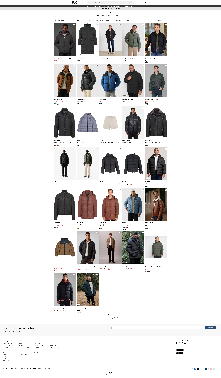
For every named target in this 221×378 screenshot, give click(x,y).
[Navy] (124, 227)
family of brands (153, 331)
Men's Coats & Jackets (101, 15)
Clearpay (5, 358)
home (76, 11)
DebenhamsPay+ (7, 351)
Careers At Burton (54, 345)
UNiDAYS (5, 362)
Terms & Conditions (39, 345)
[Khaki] (57, 145)
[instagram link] (176, 343)
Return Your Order (23, 345)
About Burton (53, 343)
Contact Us (21, 343)
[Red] (57, 227)
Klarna (4, 354)
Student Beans (6, 360)
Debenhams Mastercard (9, 352)
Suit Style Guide (7, 349)
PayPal (5, 356)
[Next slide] (133, 9)
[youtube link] (185, 343)
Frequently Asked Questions (25, 347)
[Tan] (59, 145)
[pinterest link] (179, 343)
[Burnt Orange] (126, 227)
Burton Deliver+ (7, 345)
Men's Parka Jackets (113, 15)
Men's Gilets (122, 15)
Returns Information (24, 351)
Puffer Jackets (96, 11)
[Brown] (54, 103)
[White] (56, 270)
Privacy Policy (37, 343)
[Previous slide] (88, 9)
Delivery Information (24, 349)
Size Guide (5, 347)
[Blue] (56, 103)
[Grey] (147, 62)
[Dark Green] (146, 103)
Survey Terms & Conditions (40, 352)
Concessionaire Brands (39, 351)
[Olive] (146, 271)
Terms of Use (37, 349)
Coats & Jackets (89, 11)
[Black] (146, 62)
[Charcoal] (77, 103)
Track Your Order (23, 352)
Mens (79, 11)
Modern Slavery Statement (56, 347)
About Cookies (37, 347)
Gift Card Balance (23, 354)
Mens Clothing (83, 11)
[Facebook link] (182, 343)
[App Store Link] (180, 351)
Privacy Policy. (204, 331)
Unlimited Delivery (7, 343)
